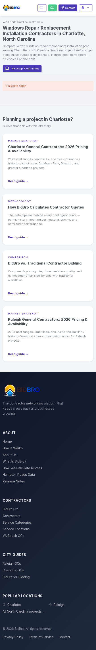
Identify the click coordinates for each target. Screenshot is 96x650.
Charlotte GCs (13, 570)
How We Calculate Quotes (22, 468)
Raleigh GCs (12, 563)
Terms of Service (41, 637)
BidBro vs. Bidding (16, 577)
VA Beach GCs (13, 536)
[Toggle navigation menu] (42, 7)
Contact (64, 637)
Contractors (12, 516)
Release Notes (14, 481)
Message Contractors (26, 68)
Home (7, 441)
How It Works (13, 448)
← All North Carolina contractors (23, 22)
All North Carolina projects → (24, 611)
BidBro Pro (11, 509)
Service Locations (16, 529)
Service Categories (17, 522)
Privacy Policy (13, 637)
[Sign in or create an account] (85, 7)
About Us (10, 455)
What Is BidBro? (14, 461)
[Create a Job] (52, 7)
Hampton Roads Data (19, 474)
